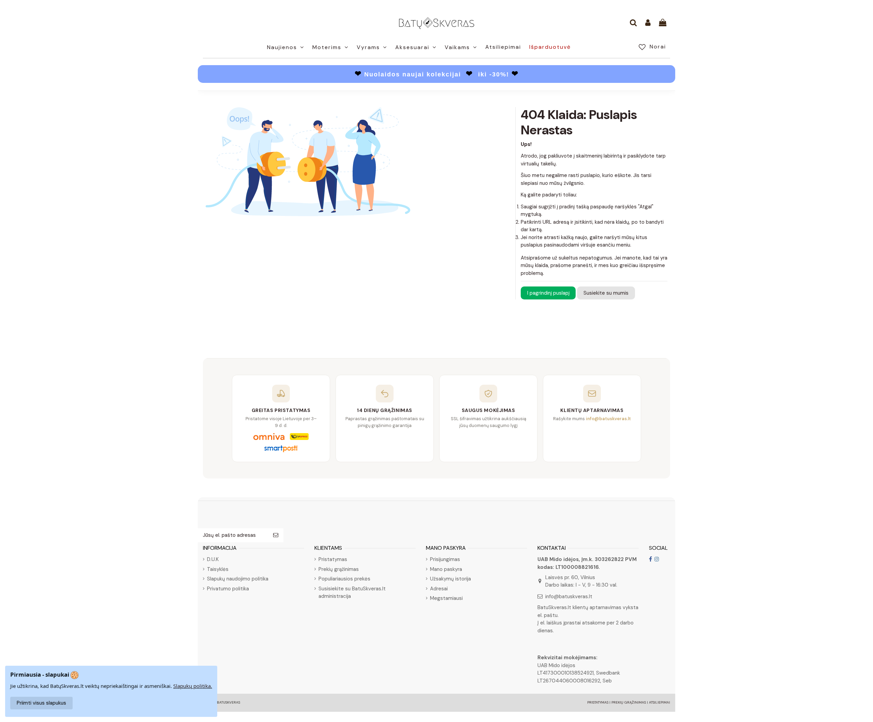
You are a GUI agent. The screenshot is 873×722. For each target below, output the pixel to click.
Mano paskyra (446, 569)
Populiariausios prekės (344, 578)
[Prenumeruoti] (275, 535)
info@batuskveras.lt (568, 596)
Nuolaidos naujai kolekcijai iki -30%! (437, 74)
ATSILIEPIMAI (659, 702)
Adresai (439, 588)
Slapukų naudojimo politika (237, 578)
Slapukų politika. (192, 685)
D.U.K (213, 559)
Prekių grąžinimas (339, 569)
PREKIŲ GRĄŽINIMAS (628, 702)
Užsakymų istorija (450, 578)
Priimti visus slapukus (41, 702)
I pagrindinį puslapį (548, 293)
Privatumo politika (228, 588)
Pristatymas (333, 559)
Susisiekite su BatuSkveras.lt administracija (352, 592)
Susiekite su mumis (605, 293)
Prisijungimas (445, 559)
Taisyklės (217, 569)
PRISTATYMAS (597, 702)
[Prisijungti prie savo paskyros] (648, 23)
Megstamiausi (446, 598)
